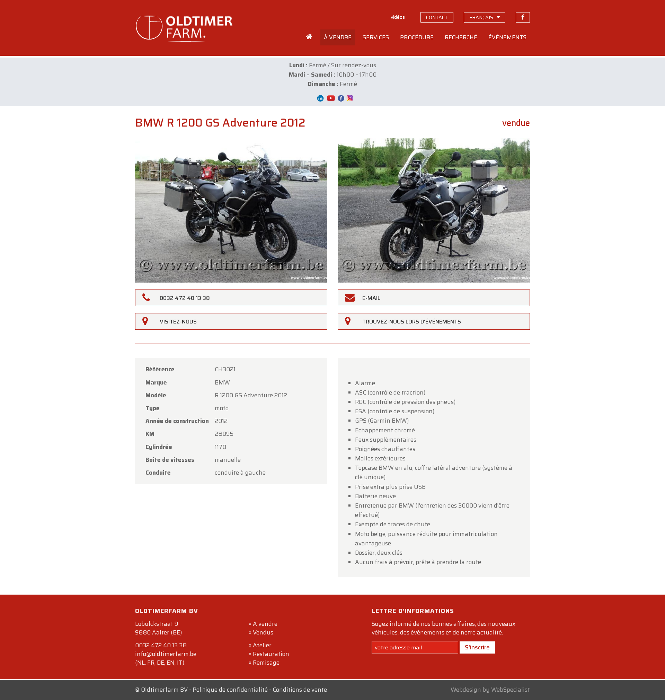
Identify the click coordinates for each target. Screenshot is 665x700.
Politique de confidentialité (230, 689)
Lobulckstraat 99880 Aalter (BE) (158, 628)
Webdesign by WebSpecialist (490, 689)
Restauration (271, 653)
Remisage (266, 662)
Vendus (263, 632)
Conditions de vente (300, 689)
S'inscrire (477, 647)
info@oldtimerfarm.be (165, 653)
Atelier (262, 645)
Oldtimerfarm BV (164, 689)
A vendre (265, 623)
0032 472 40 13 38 (161, 645)
